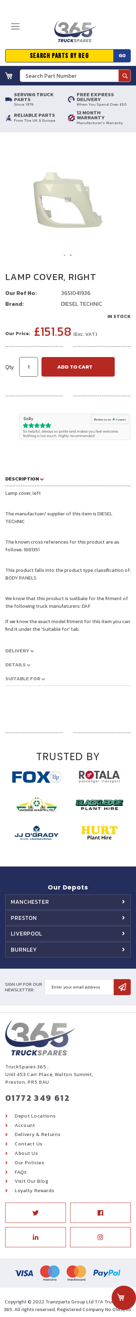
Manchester (30, 902)
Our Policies (29, 1162)
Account (25, 1125)
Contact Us (29, 1144)
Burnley (24, 949)
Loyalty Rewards (34, 1190)
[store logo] (72, 34)
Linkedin (35, 1237)
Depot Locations (35, 1116)
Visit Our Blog (31, 1181)
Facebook (100, 1213)
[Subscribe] (122, 987)
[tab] (68, 479)
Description (22, 479)
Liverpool (26, 933)
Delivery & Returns (38, 1134)
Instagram (100, 1237)
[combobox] (75, 75)
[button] (65, 255)
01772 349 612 (37, 1098)
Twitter (35, 1213)
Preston (24, 918)
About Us (26, 1153)
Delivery (17, 650)
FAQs (21, 1172)
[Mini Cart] (9, 76)
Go (122, 55)
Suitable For (23, 678)
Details (16, 664)
